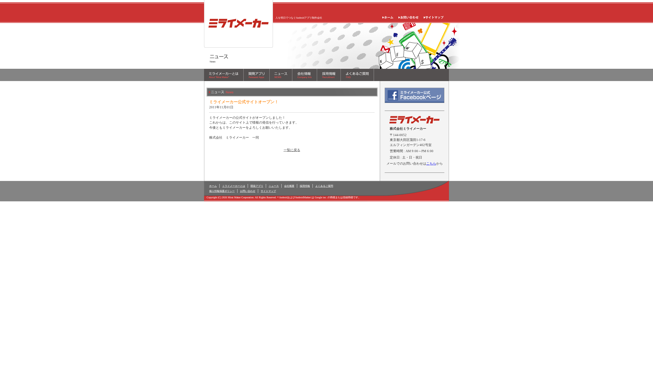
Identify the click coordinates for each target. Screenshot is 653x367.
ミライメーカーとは (233, 186)
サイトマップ (268, 191)
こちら (431, 163)
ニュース (274, 186)
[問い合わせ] (408, 16)
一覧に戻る (292, 150)
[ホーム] (387, 16)
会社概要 (289, 186)
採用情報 (305, 186)
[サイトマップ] (434, 16)
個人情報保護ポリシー (222, 191)
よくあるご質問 (324, 186)
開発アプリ (256, 186)
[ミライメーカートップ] (238, 45)
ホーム (213, 186)
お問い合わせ (247, 191)
